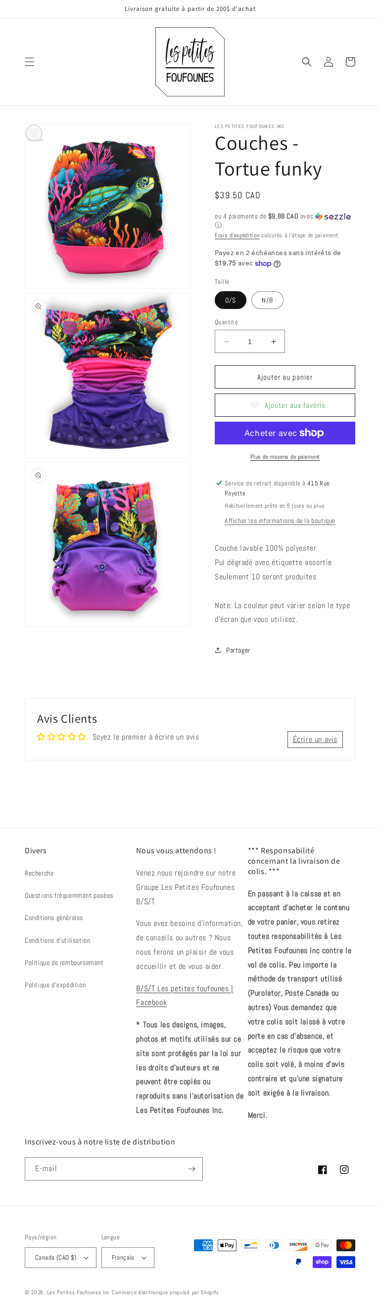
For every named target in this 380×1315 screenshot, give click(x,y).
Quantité (226, 322)
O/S (230, 300)
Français (123, 1257)
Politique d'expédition (55, 984)
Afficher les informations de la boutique (280, 520)
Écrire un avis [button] (315, 739)
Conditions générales (54, 917)
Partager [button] (238, 650)
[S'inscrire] (191, 1169)
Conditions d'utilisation (57, 940)
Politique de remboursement (64, 962)
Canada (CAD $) (56, 1257)
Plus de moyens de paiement (285, 457)
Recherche (39, 873)
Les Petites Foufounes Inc (78, 1292)
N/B (267, 300)
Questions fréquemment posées (69, 895)
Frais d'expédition (237, 235)
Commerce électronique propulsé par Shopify (165, 1292)
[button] (30, 62)
